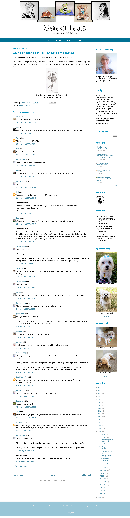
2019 (100, 396)
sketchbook (26, 106)
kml (17, 192)
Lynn (17, 218)
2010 (100, 423)
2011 (100, 420)
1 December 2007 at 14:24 (25, 277)
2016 (100, 405)
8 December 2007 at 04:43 (25, 348)
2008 (100, 429)
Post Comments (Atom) (56, 481)
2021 (100, 390)
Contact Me (79, 40)
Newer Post (18, 475)
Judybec (19, 342)
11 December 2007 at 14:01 (26, 418)
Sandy (18, 116)
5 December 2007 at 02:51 (25, 337)
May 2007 (103, 482)
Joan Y (18, 292)
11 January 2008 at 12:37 (25, 431)
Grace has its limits (103, 148)
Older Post (86, 475)
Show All (115, 185)
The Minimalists (102, 163)
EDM (20, 106)
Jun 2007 (103, 479)
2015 (100, 408)
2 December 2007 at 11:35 (25, 287)
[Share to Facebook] (54, 103)
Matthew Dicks (102, 147)
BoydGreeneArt (21, 377)
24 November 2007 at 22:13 (26, 123)
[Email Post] (46, 103)
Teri (17, 138)
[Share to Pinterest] (55, 103)
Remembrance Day (105, 451)
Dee (17, 149)
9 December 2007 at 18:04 (25, 385)
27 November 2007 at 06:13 (26, 213)
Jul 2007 (103, 476)
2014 (100, 411)
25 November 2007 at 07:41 (26, 166)
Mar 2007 (103, 488)
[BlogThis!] (51, 103)
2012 (100, 417)
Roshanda (19, 401)
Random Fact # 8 (105, 463)
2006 (100, 497)
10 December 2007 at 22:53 (26, 407)
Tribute (106, 316)
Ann (17, 170)
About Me (58, 40)
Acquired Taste (102, 164)
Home (48, 40)
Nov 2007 (103, 437)
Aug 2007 (103, 473)
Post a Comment (21, 466)
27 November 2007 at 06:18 (26, 224)
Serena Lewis (21, 160)
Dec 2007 (103, 434)
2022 (100, 387)
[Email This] (50, 103)
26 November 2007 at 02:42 (26, 198)
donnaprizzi (20, 422)
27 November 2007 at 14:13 (26, 264)
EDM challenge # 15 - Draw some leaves (106, 441)
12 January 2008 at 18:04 (25, 451)
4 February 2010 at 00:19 (25, 461)
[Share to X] (52, 103)
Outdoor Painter (102, 154)
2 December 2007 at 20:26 (25, 309)
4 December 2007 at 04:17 (25, 327)
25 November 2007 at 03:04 (26, 144)
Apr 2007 (103, 485)
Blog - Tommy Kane (104, 170)
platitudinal (20, 314)
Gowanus (100, 172)
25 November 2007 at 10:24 (26, 187)
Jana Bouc (20, 268)
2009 (100, 426)
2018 (100, 399)
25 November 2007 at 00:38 (26, 133)
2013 (100, 414)
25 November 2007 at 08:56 (26, 176)
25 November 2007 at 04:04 (26, 155)
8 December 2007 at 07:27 (25, 372)
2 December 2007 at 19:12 (25, 298)
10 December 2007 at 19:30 (26, 396)
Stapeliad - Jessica (103, 177)
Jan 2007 (103, 493)
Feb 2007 (103, 491)
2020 (100, 393)
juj (17, 127)
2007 (100, 431)
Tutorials (68, 40)
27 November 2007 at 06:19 (26, 242)
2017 (100, 402)
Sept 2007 (103, 470)
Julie (18, 412)
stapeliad (19, 331)
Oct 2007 (103, 467)
